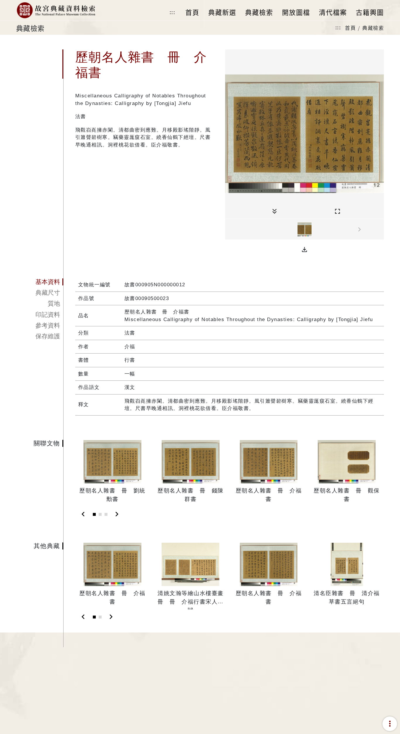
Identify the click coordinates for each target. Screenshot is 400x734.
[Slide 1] (94, 514)
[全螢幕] (337, 212)
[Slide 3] (106, 514)
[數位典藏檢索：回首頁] (55, 10)
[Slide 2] (100, 514)
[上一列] (229, 229)
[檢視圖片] (304, 229)
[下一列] (379, 229)
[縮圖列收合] (275, 212)
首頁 (350, 27)
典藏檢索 (373, 27)
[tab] (39, 282)
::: (172, 12)
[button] (305, 250)
